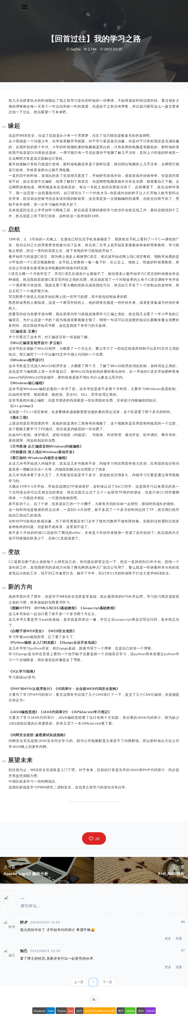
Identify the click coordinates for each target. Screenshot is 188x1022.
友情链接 (93, 7)
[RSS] (94, 999)
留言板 (111, 7)
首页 (37, 7)
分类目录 (73, 7)
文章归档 (53, 7)
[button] (94, 838)
